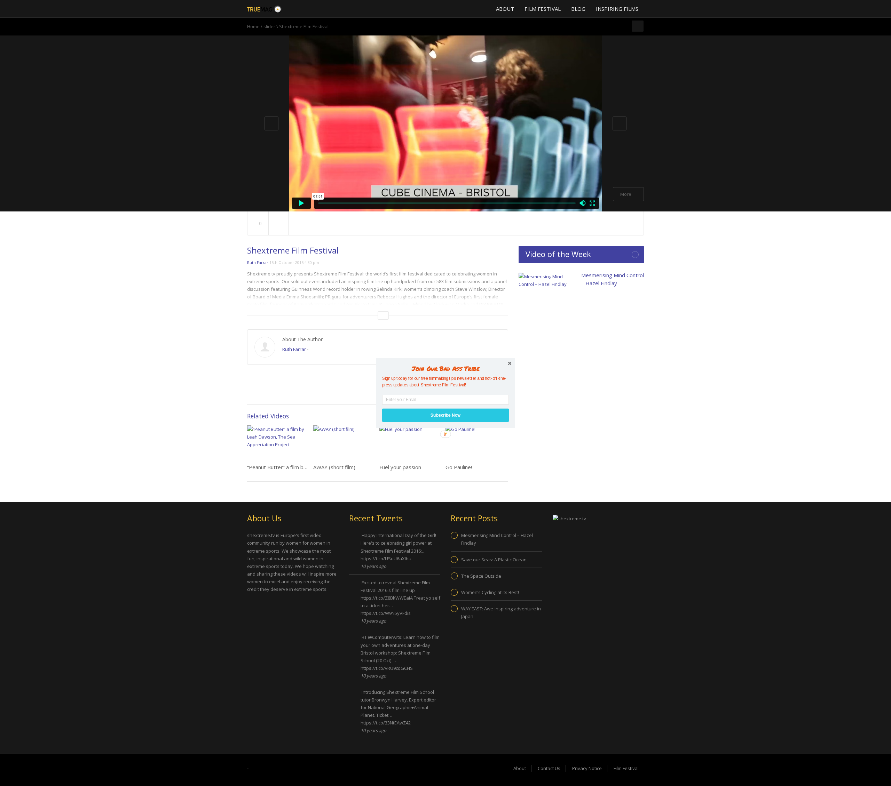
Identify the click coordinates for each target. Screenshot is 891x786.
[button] (445, 368)
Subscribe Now (445, 415)
